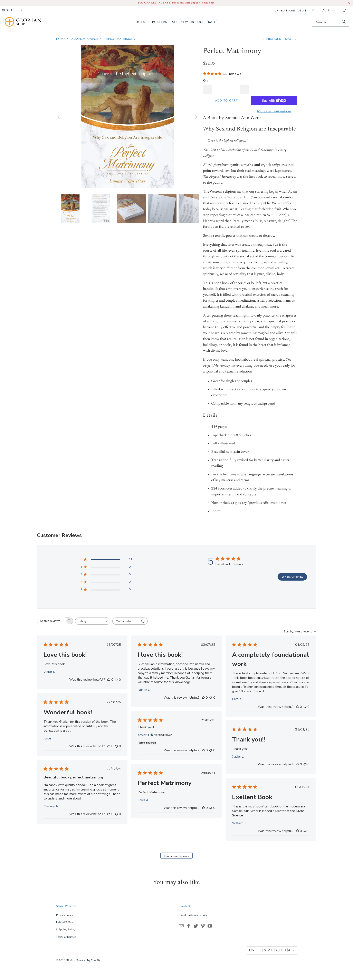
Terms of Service (66, 937)
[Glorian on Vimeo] (203, 926)
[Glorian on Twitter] (196, 926)
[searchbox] (51, 621)
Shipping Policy (65, 929)
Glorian (70, 960)
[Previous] (59, 116)
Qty (205, 80)
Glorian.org (12, 10)
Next (289, 39)
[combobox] (92, 621)
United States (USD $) (291, 10)
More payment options (274, 111)
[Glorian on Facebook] (189, 926)
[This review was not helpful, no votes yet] (116, 679)
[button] (142, 22)
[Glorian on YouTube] (210, 926)
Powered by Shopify (88, 960)
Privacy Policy (64, 915)
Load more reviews (176, 856)
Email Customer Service (193, 915)
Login (331, 10)
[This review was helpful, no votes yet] (108, 679)
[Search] (344, 22)
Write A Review (292, 577)
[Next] (196, 116)
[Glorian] (23, 22)
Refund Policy (64, 922)
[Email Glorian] (182, 926)
